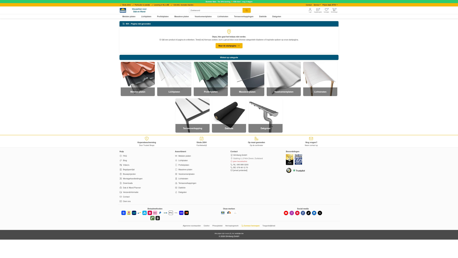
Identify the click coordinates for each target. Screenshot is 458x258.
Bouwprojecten (129, 174)
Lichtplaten (183, 160)
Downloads (127, 183)
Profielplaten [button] (163, 16)
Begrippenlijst (128, 169)
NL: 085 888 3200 (240, 164)
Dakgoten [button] (276, 16)
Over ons (126, 201)
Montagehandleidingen (132, 178)
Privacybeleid (217, 225)
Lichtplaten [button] (146, 16)
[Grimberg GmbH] (235, 213)
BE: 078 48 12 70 (240, 167)
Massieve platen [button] (181, 16)
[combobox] (216, 10)
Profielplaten (183, 165)
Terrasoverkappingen (187, 183)
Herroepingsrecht (231, 225)
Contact (309, 5)
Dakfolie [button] (263, 16)
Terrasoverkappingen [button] (243, 16)
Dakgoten (182, 192)
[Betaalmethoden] (155, 215)
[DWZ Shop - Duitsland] (229, 213)
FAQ (124, 155)
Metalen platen (184, 155)
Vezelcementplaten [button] (203, 16)
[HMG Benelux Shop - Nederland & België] (223, 213)
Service (316, 5)
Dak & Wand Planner (131, 187)
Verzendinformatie (130, 192)
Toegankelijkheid (269, 225)
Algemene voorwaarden (192, 225)
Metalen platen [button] (128, 16)
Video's (125, 165)
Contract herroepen (251, 225)
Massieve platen (185, 169)
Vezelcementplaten (186, 174)
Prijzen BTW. (329, 5)
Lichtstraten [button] (222, 16)
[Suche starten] (247, 10)
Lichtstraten (183, 178)
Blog (124, 160)
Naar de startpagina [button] (228, 45)
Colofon (207, 225)
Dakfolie (181, 187)
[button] (334, 10)
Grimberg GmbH (240, 155)
